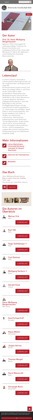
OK (16, 418)
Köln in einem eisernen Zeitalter (14, 178)
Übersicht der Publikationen (18, 155)
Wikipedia (11, 162)
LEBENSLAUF (22, 277)
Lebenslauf (22, 222)
